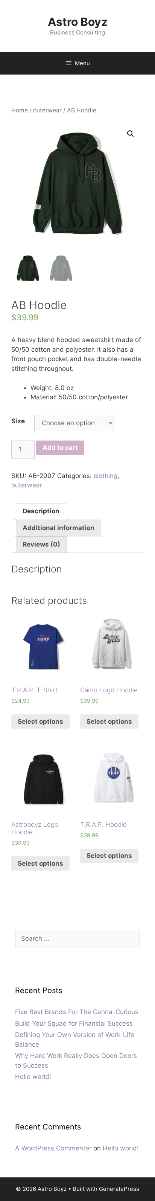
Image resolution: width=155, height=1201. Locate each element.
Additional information (58, 528)
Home (19, 110)
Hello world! (33, 1076)
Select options (40, 721)
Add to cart (60, 447)
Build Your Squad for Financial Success (74, 1023)
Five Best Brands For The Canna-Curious (76, 1012)
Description (41, 511)
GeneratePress (119, 1188)
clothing (105, 476)
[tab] (41, 511)
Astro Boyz (78, 21)
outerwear (47, 110)
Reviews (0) (41, 544)
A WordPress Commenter (53, 1148)
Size (18, 421)
